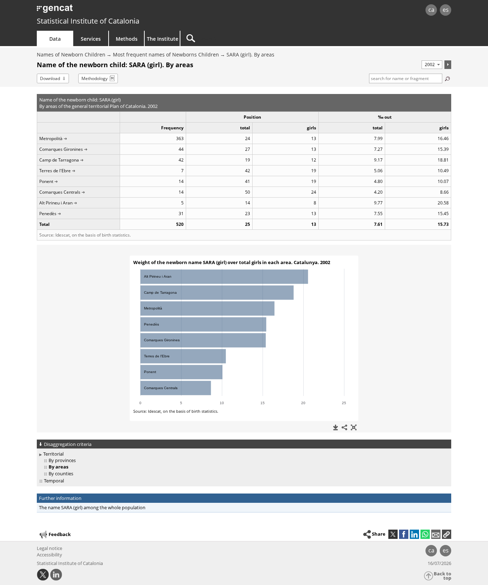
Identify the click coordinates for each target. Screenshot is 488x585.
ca (431, 10)
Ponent (46, 181)
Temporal (54, 480)
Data (55, 38)
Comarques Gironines (61, 149)
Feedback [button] (60, 534)
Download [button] (50, 78)
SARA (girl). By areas (250, 54)
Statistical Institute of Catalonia (88, 21)
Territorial (53, 454)
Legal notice (49, 548)
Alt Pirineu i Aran (56, 203)
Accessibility (49, 554)
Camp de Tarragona (59, 160)
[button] (446, 534)
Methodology (94, 78)
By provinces (62, 460)
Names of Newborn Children (71, 54)
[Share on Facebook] (403, 534)
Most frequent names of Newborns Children (166, 54)
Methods (127, 38)
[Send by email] (435, 534)
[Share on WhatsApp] (425, 534)
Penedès (47, 213)
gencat (120, 10)
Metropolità (51, 138)
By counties (61, 473)
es (446, 10)
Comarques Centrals (59, 192)
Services (91, 38)
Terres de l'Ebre (55, 171)
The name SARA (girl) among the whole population (92, 507)
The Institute (162, 38)
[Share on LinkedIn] (414, 534)
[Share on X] (393, 534)
